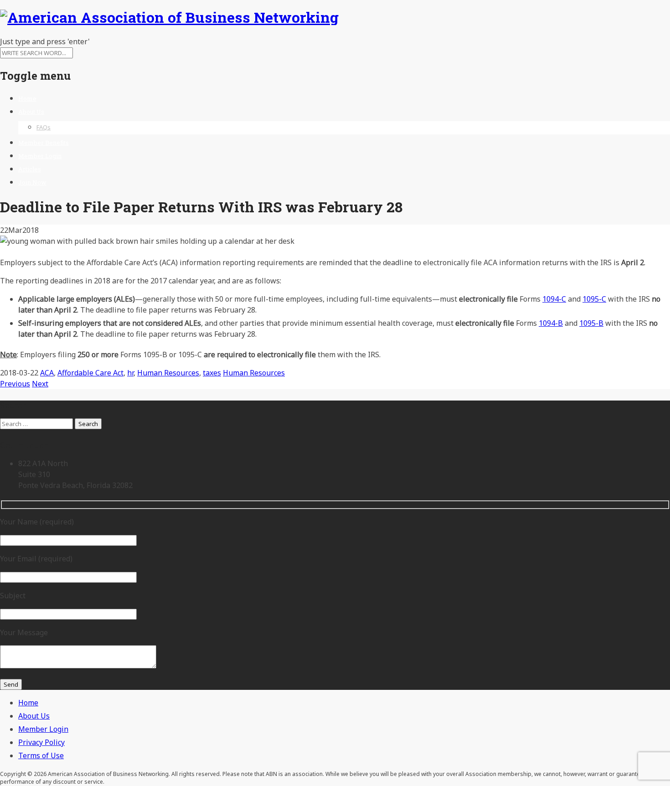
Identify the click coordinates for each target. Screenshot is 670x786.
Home (27, 98)
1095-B (591, 323)
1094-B (551, 323)
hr (130, 373)
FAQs (43, 127)
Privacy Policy (41, 742)
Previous (15, 384)
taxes (212, 373)
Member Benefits (43, 143)
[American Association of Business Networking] (169, 17)
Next (40, 384)
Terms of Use (41, 755)
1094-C (554, 299)
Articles (29, 169)
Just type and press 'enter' (45, 41)
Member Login (40, 156)
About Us (31, 112)
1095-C (594, 299)
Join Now (32, 182)
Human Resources (168, 373)
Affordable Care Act (90, 373)
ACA (47, 373)
